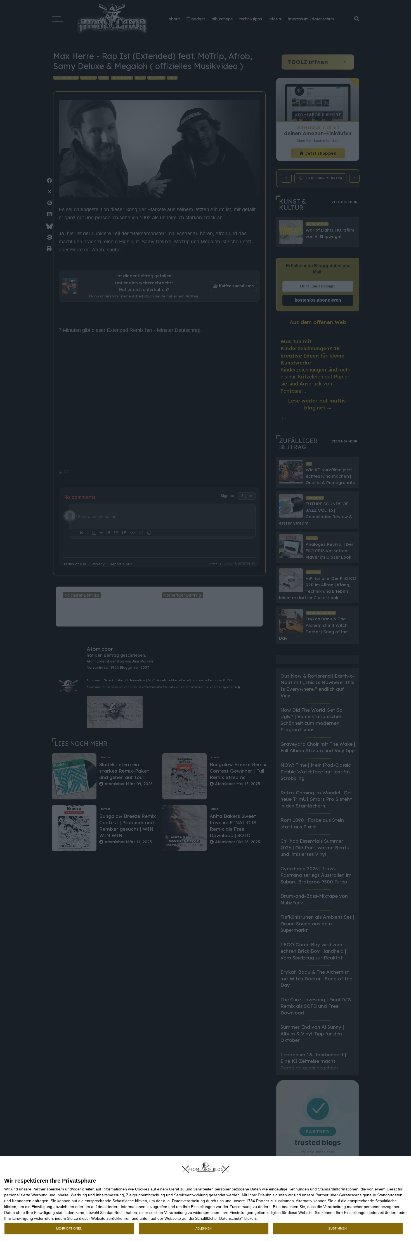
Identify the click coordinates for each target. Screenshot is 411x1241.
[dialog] (205, 1199)
